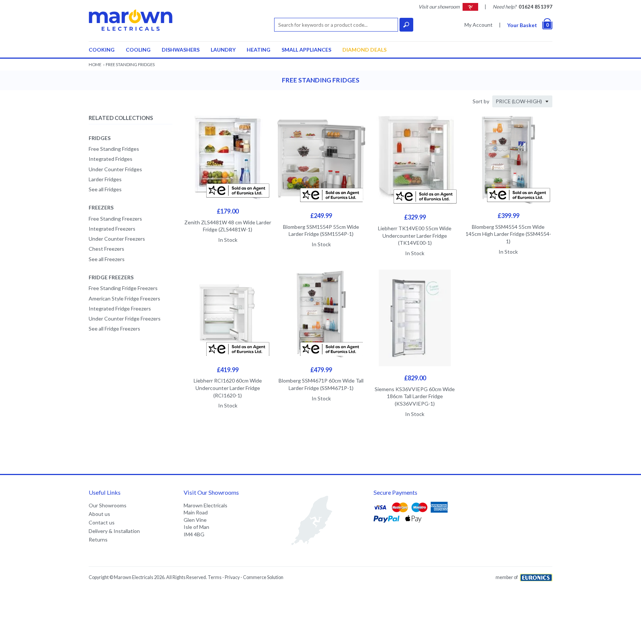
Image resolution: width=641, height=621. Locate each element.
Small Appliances (306, 49)
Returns (98, 539)
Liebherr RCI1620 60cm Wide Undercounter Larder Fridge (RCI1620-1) (228, 387)
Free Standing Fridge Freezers (123, 288)
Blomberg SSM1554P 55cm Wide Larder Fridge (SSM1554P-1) (321, 230)
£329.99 (415, 217)
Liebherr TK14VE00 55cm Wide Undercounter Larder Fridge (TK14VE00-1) (414, 235)
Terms (214, 577)
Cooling (138, 49)
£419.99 (228, 369)
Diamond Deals (364, 49)
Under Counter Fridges (115, 169)
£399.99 (508, 215)
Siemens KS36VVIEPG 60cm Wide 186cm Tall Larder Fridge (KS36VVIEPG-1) (415, 396)
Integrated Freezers (112, 228)
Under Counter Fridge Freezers (125, 318)
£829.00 (415, 377)
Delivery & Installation (114, 531)
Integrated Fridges (110, 159)
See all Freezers (107, 259)
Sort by (481, 101)
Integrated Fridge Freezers (120, 308)
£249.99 (321, 215)
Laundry (223, 49)
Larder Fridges (105, 179)
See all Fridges (105, 189)
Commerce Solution (263, 577)
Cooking (102, 49)
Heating (258, 49)
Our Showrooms (107, 505)
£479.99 (321, 369)
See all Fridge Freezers (114, 328)
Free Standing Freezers (115, 218)
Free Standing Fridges (114, 149)
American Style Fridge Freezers (124, 298)
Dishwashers (181, 49)
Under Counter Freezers (117, 238)
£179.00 (228, 211)
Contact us (102, 522)
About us (99, 514)
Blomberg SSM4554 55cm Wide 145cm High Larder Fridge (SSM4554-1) (508, 234)
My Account (478, 25)
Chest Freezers (106, 249)
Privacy (232, 577)
